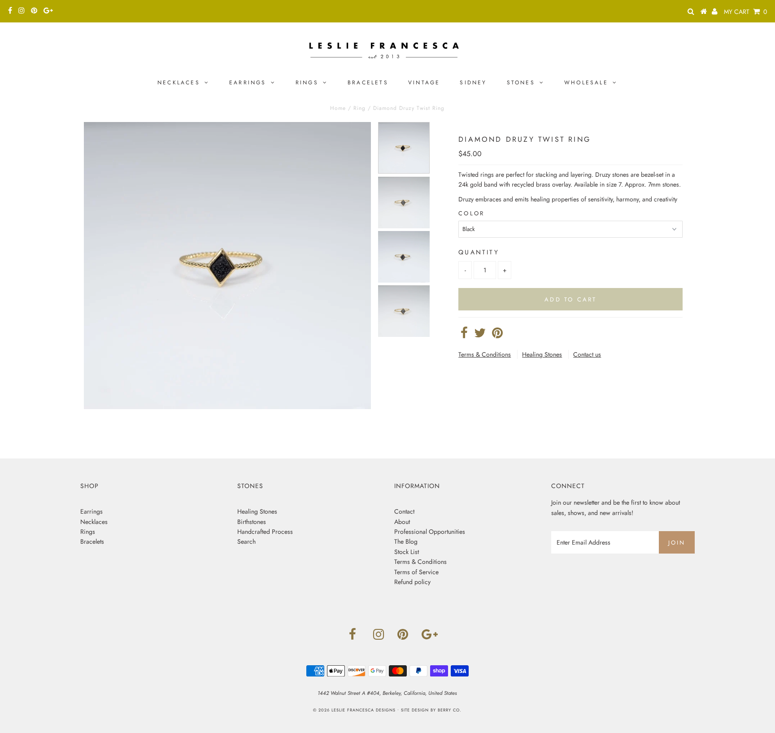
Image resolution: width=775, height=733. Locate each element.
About (402, 521)
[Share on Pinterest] (497, 335)
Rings (307, 83)
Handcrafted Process (265, 531)
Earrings (247, 83)
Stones (521, 83)
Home (338, 108)
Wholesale (586, 83)
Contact (404, 511)
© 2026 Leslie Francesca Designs (354, 710)
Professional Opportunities (429, 531)
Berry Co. (450, 710)
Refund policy (412, 581)
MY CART (745, 11)
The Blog (406, 541)
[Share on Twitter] (480, 335)
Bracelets (368, 83)
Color (471, 213)
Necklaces (178, 83)
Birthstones (251, 521)
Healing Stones (542, 354)
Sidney (473, 83)
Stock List (406, 551)
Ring (359, 108)
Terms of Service (416, 571)
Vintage (424, 83)
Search (246, 541)
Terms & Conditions (484, 354)
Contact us (587, 354)
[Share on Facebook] (464, 335)
